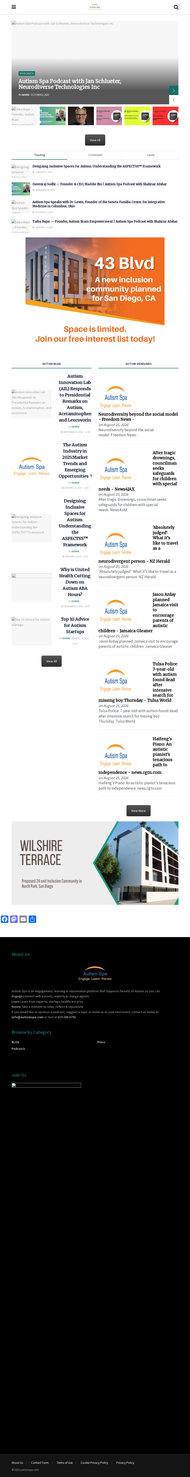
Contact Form (40, 1463)
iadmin (25, 94)
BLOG (15, 1042)
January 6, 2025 (72, 556)
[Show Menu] (14, 7)
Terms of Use (65, 1463)
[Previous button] (173, 99)
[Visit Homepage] (95, 7)
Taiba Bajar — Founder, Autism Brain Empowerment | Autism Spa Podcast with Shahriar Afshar (105, 221)
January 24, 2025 (73, 487)
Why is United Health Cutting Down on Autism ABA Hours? (75, 582)
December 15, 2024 (73, 606)
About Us (17, 1463)
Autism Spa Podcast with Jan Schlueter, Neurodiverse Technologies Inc (70, 84)
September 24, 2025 (73, 432)
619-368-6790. (67, 1017)
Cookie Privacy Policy (94, 1463)
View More (138, 811)
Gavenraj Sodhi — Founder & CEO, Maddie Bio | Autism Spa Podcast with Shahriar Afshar (99, 184)
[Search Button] (176, 7)
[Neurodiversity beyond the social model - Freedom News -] (115, 396)
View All (95, 140)
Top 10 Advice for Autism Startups (75, 625)
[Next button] (173, 90)
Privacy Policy (125, 1463)
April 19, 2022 (81, 638)
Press (101, 1042)
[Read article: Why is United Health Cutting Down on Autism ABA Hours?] (32, 587)
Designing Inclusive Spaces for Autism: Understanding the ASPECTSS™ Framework (96, 166)
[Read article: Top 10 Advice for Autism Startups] (32, 631)
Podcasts (27, 73)
